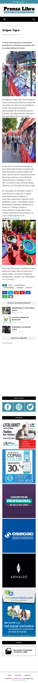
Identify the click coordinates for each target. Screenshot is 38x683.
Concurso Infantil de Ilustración (20, 318)
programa (10, 26)
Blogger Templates (19, 680)
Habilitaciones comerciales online (23, 309)
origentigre (20, 287)
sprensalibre (7, 34)
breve (10, 285)
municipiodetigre (9, 287)
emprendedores (20, 285)
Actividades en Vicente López (21, 328)
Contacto (27, 675)
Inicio (3, 26)
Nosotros (18, 675)
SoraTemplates (17, 678)
